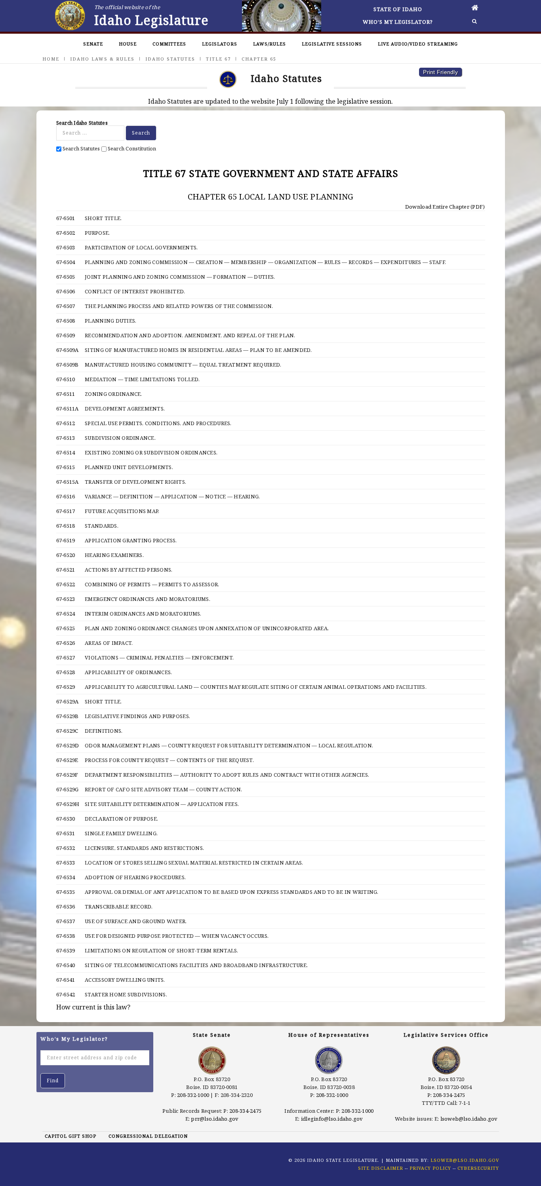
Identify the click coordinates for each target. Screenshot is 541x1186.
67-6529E (67, 760)
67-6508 (65, 320)
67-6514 (65, 452)
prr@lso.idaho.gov (214, 1118)
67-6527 (65, 657)
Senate (93, 44)
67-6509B (67, 364)
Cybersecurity (478, 1168)
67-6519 (65, 540)
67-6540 (65, 965)
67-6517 (65, 511)
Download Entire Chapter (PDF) (444, 206)
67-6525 (65, 628)
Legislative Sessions (332, 44)
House (128, 44)
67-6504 (65, 262)
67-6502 (65, 232)
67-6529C (67, 730)
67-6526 (65, 642)
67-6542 (65, 994)
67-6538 (65, 935)
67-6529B (67, 716)
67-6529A (67, 701)
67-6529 (65, 686)
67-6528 (65, 672)
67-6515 (65, 467)
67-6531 (65, 833)
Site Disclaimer (380, 1168)
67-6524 (65, 613)
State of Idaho (397, 9)
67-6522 (65, 584)
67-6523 (65, 599)
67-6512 (65, 423)
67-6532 (65, 847)
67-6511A (67, 408)
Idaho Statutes (170, 59)
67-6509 (65, 335)
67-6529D (67, 745)
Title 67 (218, 59)
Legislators (219, 44)
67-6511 (65, 393)
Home (50, 59)
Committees (169, 44)
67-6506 (65, 291)
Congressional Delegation (148, 1136)
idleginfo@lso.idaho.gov (332, 1118)
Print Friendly (440, 72)
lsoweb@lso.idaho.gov (469, 1118)
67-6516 (65, 496)
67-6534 (65, 877)
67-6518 (65, 525)
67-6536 (65, 906)
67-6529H (68, 804)
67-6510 (65, 379)
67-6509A (67, 350)
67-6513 (65, 437)
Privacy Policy (430, 1168)
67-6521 (65, 569)
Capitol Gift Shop (70, 1136)
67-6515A (67, 481)
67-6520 (65, 555)
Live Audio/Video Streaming (418, 44)
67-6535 (65, 891)
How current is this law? (93, 1007)
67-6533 (65, 862)
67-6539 (65, 950)
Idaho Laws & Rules (102, 59)
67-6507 (65, 306)
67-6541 (65, 979)
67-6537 (65, 921)
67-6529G (67, 789)
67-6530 (65, 818)
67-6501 (65, 218)
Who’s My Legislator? (398, 21)
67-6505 (65, 276)
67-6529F (67, 774)
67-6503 (65, 247)
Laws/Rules (269, 44)
